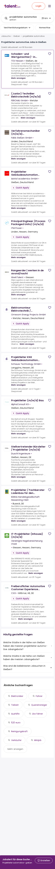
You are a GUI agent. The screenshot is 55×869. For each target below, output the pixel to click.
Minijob (37, 740)
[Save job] (49, 53)
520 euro (15, 722)
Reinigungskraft (19, 731)
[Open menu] (49, 6)
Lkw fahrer (37, 713)
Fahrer (39, 696)
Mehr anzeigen (18, 78)
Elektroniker (17, 696)
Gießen (16, 36)
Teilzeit (15, 704)
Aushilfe (15, 713)
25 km (45, 18)
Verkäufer (16, 740)
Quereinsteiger (39, 704)
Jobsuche (6, 36)
